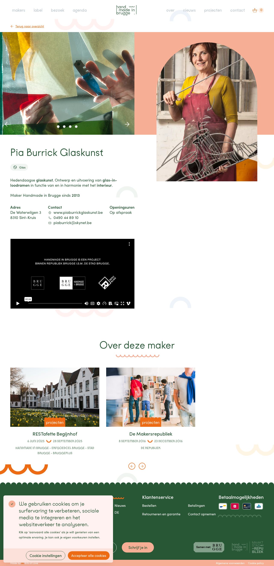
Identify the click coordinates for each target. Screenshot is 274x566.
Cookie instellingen (46, 555)
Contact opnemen (202, 514)
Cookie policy (256, 563)
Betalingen (196, 505)
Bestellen (149, 505)
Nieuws (120, 505)
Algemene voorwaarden (230, 563)
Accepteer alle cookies (88, 555)
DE (117, 512)
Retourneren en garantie (161, 514)
